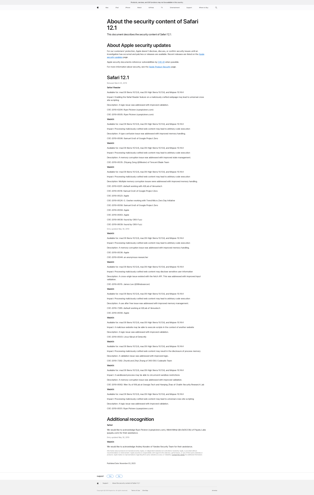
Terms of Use (135, 490)
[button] (216, 7)
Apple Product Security (160, 67)
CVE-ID (161, 62)
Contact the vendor (178, 455)
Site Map (145, 490)
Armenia (214, 490)
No (119, 476)
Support (105, 483)
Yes (110, 476)
